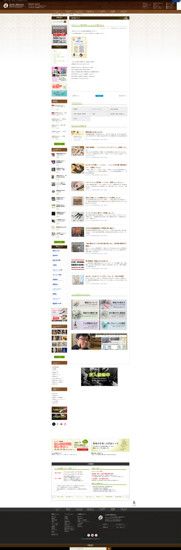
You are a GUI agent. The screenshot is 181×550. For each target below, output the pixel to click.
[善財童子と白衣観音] (59, 338)
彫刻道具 (53, 518)
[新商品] (59, 314)
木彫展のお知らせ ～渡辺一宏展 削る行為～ (59, 126)
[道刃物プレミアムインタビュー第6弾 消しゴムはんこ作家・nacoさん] (59, 81)
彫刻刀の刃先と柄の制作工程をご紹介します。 (87, 314)
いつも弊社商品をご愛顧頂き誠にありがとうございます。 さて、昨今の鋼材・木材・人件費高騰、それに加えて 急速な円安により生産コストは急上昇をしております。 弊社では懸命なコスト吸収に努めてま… (106, 264)
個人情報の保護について (119, 496)
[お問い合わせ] (59, 412)
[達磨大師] (54, 332)
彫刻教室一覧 (55, 372)
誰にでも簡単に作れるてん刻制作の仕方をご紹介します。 (90, 325)
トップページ (57, 12)
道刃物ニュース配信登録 (57, 397)
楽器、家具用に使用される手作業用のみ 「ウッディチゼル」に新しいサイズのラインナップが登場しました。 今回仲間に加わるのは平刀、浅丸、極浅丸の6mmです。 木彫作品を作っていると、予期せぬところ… (106, 216)
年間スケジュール (56, 374)
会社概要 (112, 12)
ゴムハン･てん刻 (55, 523)
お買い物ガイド (90, 12)
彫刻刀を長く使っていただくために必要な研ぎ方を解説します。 (118, 305)
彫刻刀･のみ (54, 516)
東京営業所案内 (55, 367)
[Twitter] (53, 424)
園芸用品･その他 (55, 534)
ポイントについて (79, 496)
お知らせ (75, 118)
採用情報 (79, 524)
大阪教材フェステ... (76, 95)
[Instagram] (65, 424)
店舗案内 (66, 516)
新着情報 (75, 109)
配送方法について (100, 496)
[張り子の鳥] (64, 338)
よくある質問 (101, 12)
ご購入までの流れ (60, 496)
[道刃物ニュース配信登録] (59, 96)
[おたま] (64, 344)
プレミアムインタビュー (97, 109)
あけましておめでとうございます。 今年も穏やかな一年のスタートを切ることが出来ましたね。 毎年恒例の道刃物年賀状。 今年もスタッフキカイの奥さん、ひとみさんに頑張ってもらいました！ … (106, 279)
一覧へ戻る (99, 95)
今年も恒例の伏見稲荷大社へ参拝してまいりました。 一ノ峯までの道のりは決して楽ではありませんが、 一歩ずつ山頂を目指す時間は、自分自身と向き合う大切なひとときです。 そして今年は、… (106, 231)
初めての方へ (55, 393)
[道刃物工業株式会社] (14, 6)
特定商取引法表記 (109, 496)
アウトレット (54, 533)
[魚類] (59, 332)
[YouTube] (61, 424)
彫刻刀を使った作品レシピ (57, 380)
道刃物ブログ (55, 376)
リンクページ (55, 370)
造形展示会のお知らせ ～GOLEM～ (59, 132)
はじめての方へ (79, 12)
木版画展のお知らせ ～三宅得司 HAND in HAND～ (58, 138)
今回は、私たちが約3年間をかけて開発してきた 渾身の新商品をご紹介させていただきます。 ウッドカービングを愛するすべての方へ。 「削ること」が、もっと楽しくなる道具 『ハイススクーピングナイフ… (106, 152)
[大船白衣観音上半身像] (64, 350)
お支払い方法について (90, 496)
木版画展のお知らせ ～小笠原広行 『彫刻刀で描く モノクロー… (59, 120)
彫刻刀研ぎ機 (54, 520)
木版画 (53, 521)
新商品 (53, 531)
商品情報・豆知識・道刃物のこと (118, 113)
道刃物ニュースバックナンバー (58, 399)
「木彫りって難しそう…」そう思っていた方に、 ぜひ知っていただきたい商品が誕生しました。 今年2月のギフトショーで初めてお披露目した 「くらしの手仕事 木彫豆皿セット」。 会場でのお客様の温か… (106, 169)
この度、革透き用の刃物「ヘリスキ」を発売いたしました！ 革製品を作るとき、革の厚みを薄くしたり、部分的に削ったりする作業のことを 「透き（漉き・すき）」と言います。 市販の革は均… (106, 186)
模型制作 (53, 528)
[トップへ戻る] (134, 503)
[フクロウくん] (59, 344)
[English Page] (59, 419)
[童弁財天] (54, 338)
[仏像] (54, 344)
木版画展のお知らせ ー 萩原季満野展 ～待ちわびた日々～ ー (59, 114)
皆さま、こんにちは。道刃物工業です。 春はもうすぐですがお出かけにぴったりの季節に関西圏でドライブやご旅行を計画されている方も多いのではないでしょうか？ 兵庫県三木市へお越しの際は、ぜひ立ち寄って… (106, 248)
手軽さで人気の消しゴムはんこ (116, 324)
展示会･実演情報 (114, 109)
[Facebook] (57, 424)
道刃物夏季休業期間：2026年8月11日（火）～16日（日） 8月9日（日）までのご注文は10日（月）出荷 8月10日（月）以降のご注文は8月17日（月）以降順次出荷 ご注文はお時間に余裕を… (106, 135)
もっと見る (59, 143)
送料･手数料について (70, 496)
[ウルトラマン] (64, 332)
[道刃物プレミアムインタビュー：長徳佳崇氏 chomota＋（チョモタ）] (99, 342)
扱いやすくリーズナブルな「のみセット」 (88, 304)
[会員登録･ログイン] (59, 44)
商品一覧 (68, 12)
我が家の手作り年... (122, 95)
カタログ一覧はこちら (120, 527)
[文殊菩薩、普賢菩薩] (59, 350)
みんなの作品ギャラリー (57, 378)
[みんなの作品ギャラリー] (59, 89)
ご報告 (93, 113)
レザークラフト (55, 529)
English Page (54, 383)
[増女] (54, 350)
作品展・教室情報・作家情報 (80, 113)
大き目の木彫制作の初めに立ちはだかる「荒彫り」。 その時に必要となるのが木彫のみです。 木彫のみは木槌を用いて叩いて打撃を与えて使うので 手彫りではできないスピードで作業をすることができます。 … (106, 201)
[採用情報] (99, 377)
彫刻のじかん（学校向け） (57, 382)
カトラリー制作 (55, 524)
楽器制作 (53, 526)
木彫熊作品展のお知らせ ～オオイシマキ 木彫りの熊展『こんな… (59, 107)
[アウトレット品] (59, 321)
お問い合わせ (123, 12)
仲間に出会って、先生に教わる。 (117, 314)
